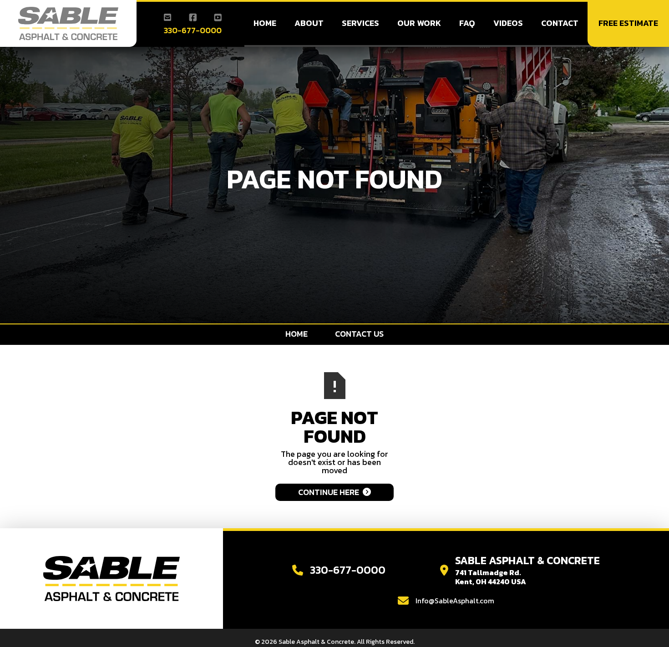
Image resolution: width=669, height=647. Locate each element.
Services (360, 23)
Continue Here (334, 492)
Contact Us (359, 334)
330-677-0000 (193, 30)
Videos (508, 23)
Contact (559, 23)
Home (264, 23)
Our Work (419, 23)
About (309, 23)
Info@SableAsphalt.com (455, 600)
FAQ (467, 23)
